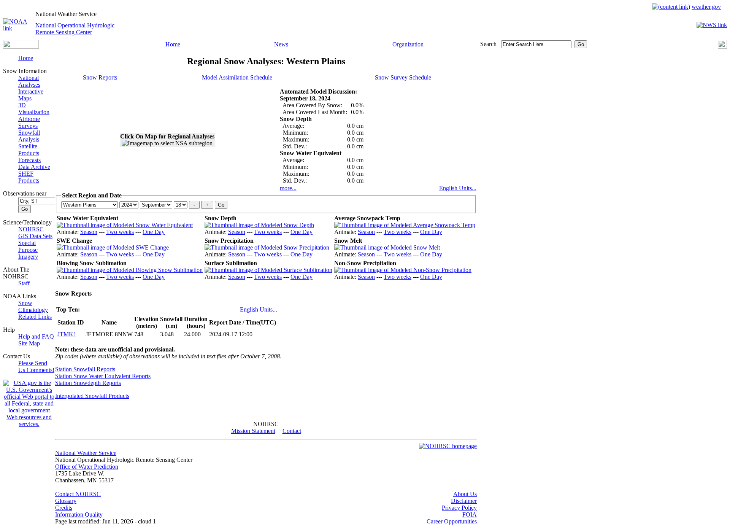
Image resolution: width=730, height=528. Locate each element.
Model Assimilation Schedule (237, 77)
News (281, 44)
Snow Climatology (33, 306)
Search (488, 44)
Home (172, 44)
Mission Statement (253, 431)
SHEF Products (28, 177)
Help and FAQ (36, 336)
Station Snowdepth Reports (88, 383)
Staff (24, 283)
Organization (408, 44)
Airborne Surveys (29, 122)
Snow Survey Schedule (403, 77)
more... (288, 188)
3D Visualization (33, 108)
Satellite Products (28, 149)
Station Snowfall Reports (85, 369)
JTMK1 (66, 334)
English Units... (457, 188)
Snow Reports (100, 77)
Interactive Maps (30, 95)
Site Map (29, 343)
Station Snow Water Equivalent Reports (103, 376)
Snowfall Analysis (29, 136)
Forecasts (29, 160)
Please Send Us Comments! (36, 366)
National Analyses (29, 81)
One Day (154, 232)
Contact (291, 431)
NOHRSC (31, 229)
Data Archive (34, 167)
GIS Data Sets (35, 236)
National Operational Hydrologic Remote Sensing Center (74, 28)
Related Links (35, 316)
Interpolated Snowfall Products (92, 396)
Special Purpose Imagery (28, 250)
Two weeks (120, 232)
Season (88, 232)
